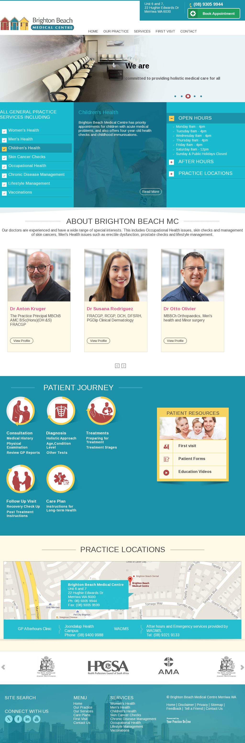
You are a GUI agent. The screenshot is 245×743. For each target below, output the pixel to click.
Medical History (20, 438)
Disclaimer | (187, 705)
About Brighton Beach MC (122, 221)
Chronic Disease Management (36, 174)
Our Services (83, 711)
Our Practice (116, 31)
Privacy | (203, 705)
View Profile (21, 341)
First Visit (165, 31)
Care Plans (81, 715)
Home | (172, 705)
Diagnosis (56, 433)
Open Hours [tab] (195, 118)
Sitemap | (218, 705)
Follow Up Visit (21, 501)
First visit (187, 446)
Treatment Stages (101, 447)
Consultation (19, 433)
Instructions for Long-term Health (61, 508)
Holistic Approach (61, 438)
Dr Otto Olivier (180, 308)
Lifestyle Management (29, 183)
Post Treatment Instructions (20, 514)
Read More (150, 192)
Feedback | (175, 708)
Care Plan (56, 501)
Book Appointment (219, 13)
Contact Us (81, 723)
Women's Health (23, 130)
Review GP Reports (23, 453)
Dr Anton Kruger (28, 308)
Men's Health (20, 139)
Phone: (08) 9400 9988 (84, 635)
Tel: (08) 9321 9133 (162, 635)
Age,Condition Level (58, 445)
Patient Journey (78, 387)
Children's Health (24, 148)
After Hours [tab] (196, 161)
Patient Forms (191, 459)
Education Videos (195, 472)
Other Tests (56, 453)
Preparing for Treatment (97, 440)
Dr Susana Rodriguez (110, 308)
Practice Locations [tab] (205, 173)
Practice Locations (122, 549)
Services (142, 31)
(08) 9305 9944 (208, 4)
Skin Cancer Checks (26, 157)
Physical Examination (17, 445)
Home (93, 31)
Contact (188, 31)
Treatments (97, 433)
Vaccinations (20, 192)
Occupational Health (27, 165)
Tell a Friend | (194, 708)
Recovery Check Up (23, 506)
